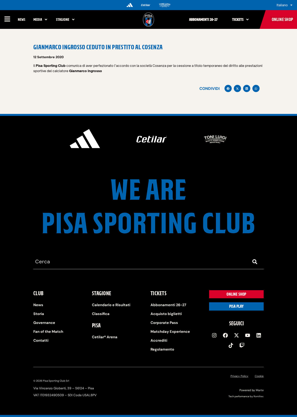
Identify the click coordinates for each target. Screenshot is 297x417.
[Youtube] (247, 335)
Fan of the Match (48, 331)
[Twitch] (242, 345)
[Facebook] (225, 335)
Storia (38, 313)
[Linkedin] (259, 335)
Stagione (62, 19)
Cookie (259, 376)
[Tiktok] (231, 345)
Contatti (40, 340)
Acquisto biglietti (166, 313)
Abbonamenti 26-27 (203, 19)
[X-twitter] (236, 335)
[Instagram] (214, 335)
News (21, 19)
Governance (44, 322)
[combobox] (140, 261)
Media (37, 19)
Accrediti (159, 340)
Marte (260, 390)
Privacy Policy (239, 376)
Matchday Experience (170, 331)
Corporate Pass (164, 322)
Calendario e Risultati (111, 305)
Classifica (101, 313)
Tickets (237, 19)
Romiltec (259, 396)
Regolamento (162, 349)
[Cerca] (256, 261)
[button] (228, 88)
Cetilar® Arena (104, 337)
